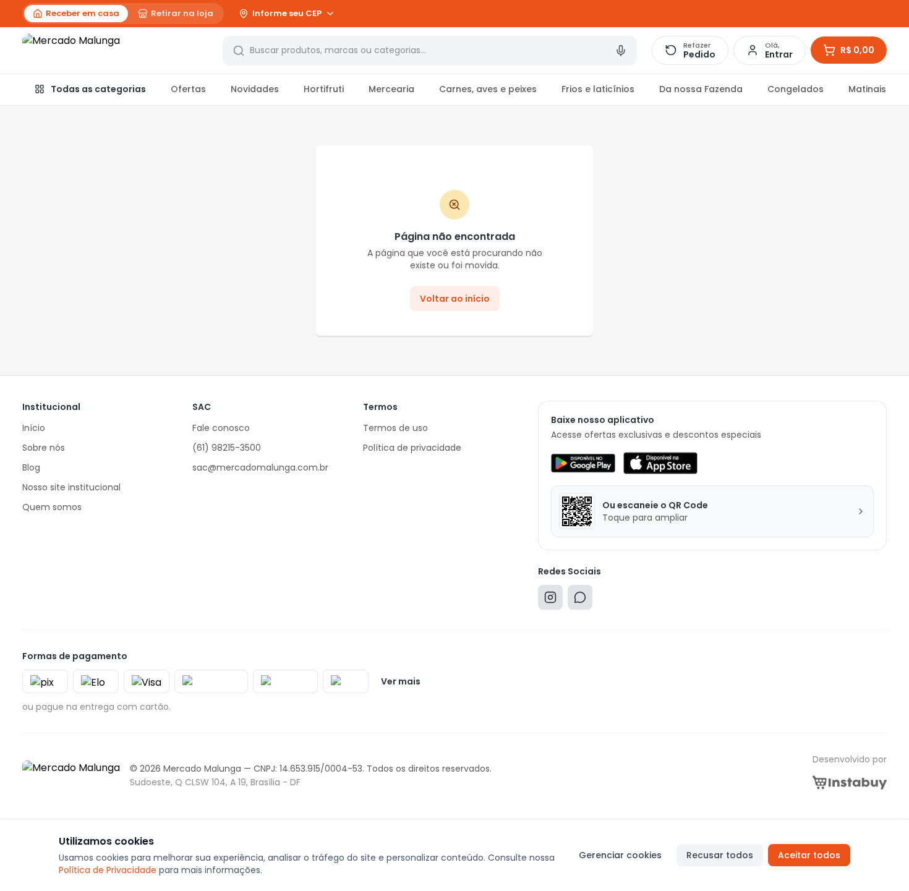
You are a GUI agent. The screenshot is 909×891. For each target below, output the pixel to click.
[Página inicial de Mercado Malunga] (115, 50)
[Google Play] (583, 463)
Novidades (255, 89)
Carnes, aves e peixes (488, 89)
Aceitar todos (809, 855)
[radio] (76, 13)
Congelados (795, 89)
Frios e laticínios (597, 89)
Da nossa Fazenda (701, 89)
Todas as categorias (98, 89)
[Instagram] (550, 600)
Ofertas (188, 89)
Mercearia (391, 89)
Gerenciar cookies (620, 855)
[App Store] (660, 463)
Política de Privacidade (107, 870)
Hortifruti (324, 89)
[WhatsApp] (580, 600)
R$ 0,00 (857, 50)
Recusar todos (719, 855)
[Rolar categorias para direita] (873, 89)
